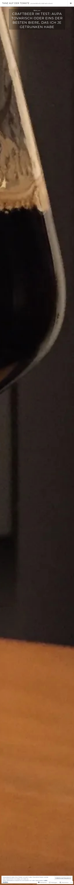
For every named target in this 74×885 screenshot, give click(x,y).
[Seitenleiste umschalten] (70, 3)
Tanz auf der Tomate (15, 3)
